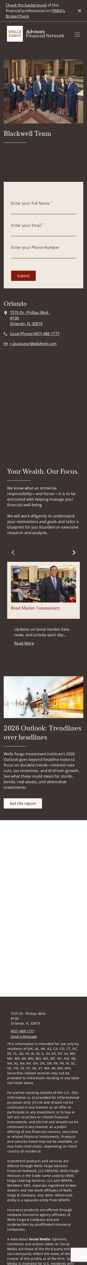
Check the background (26, 5)
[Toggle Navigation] (77, 35)
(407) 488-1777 (22, 1031)
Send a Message (24, 1036)
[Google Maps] (43, 395)
